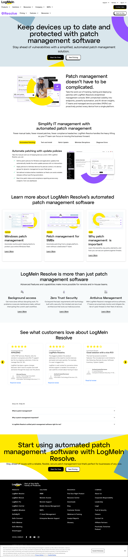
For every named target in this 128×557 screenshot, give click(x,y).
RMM (41, 493)
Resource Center (73, 498)
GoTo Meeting (17, 526)
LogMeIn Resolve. (57, 352)
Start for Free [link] (120, 13)
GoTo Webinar (17, 522)
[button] (63, 411)
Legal (97, 506)
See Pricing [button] (73, 57)
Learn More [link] (9, 251)
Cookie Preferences (97, 551)
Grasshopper (16, 531)
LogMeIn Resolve (18, 493)
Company (38, 7)
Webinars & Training (74, 514)
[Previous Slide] (2, 362)
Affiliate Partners (101, 522)
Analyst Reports (73, 518)
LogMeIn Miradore (18, 510)
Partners (114, 2)
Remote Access (45, 498)
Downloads (71, 502)
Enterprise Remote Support (50, 518)
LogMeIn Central (18, 506)
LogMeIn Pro (16, 502)
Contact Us (99, 518)
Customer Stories (73, 510)
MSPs (49, 7)
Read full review (15, 383)
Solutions (15, 7)
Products (4, 7)
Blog (68, 506)
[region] (64, 551)
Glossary (70, 522)
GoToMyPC (16, 514)
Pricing (22, 13)
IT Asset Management (48, 514)
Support (105, 2)
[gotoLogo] (7, 2)
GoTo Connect (17, 518)
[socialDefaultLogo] (26, 537)
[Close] (125, 551)
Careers (98, 514)
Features (33, 13)
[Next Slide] (125, 362)
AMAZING (15, 352)
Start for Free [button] (55, 57)
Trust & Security (100, 510)
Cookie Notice (52, 555)
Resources (27, 7)
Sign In (122, 2)
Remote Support (46, 502)
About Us (98, 493)
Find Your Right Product (75, 493)
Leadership (99, 502)
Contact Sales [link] (120, 7)
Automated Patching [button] (27, 142)
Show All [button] (15, 404)
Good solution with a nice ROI (99, 352)
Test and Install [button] (46, 142)
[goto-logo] (64, 484)
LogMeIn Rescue (18, 498)
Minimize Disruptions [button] (82, 142)
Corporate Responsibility (104, 498)
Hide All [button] (22, 404)
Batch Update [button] (63, 142)
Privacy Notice (39, 555)
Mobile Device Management (50, 506)
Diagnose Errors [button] (102, 142)
